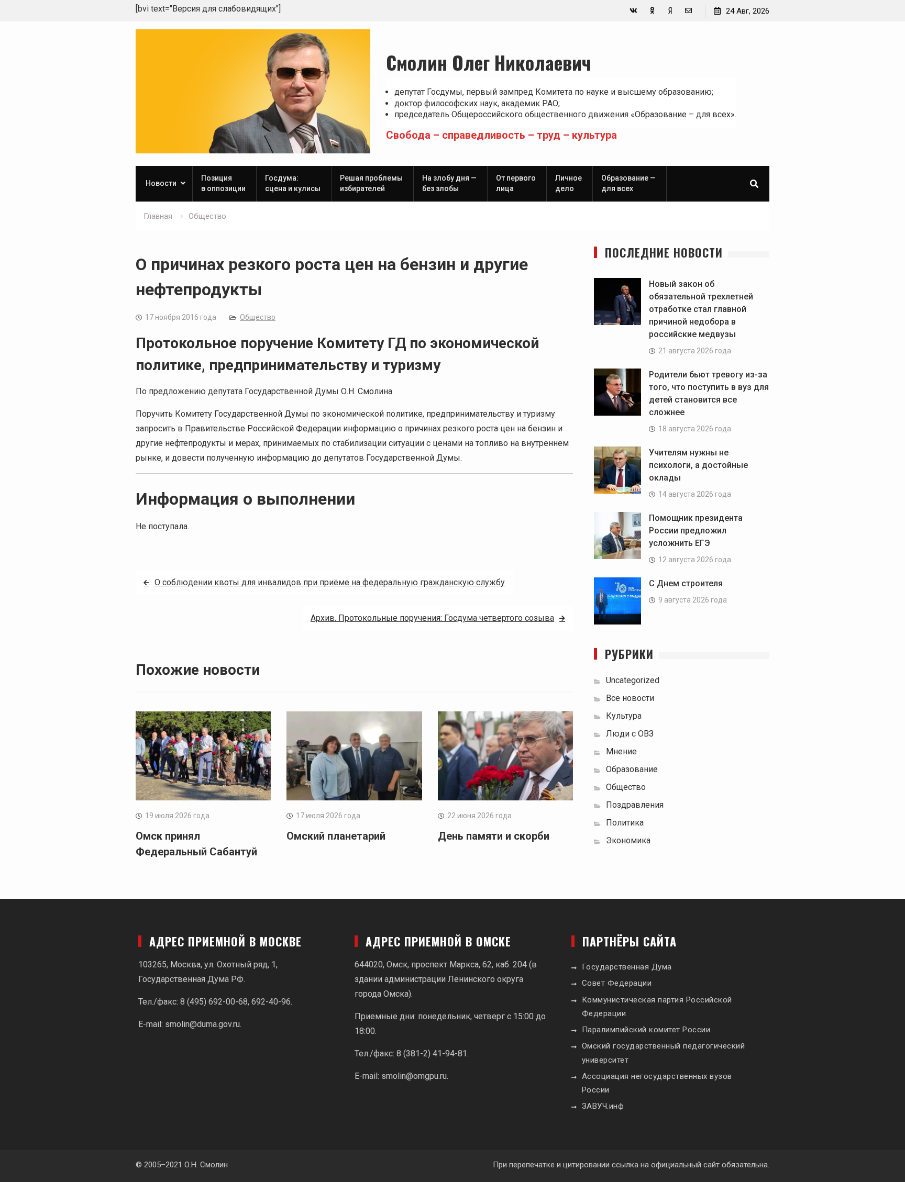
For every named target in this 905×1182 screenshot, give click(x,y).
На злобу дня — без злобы (449, 183)
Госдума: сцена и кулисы (293, 183)
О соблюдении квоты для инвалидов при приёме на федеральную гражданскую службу (329, 582)
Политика (625, 823)
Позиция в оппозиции (223, 183)
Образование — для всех (628, 183)
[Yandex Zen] (670, 11)
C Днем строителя (686, 583)
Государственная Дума (627, 967)
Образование (632, 769)
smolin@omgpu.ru (414, 1076)
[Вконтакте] (633, 11)
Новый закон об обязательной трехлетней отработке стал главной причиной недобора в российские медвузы (701, 309)
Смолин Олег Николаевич (488, 62)
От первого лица (516, 183)
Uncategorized (632, 680)
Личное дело (568, 183)
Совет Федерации (617, 983)
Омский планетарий (335, 836)
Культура (624, 716)
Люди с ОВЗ (630, 734)
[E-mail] (688, 11)
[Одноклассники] (652, 11)
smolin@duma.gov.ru (202, 1024)
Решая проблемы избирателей (371, 183)
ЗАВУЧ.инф (603, 1106)
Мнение (621, 751)
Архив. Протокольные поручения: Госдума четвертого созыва (432, 618)
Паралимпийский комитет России (646, 1029)
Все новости (630, 698)
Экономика (628, 840)
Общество (257, 317)
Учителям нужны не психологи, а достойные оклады (698, 465)
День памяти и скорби (493, 836)
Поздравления (635, 805)
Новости (161, 183)
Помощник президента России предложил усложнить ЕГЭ (696, 530)
